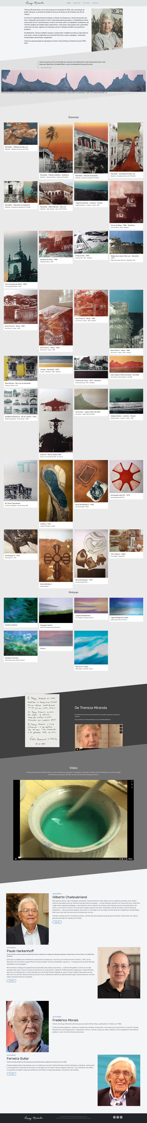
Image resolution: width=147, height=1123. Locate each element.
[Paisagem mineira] (56, 610)
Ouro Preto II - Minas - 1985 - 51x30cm (121, 352)
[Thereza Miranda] (35, 3)
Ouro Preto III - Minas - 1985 (85, 318)
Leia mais (57, 922)
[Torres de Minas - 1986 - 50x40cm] (126, 202)
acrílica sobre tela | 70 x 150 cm (119, 619)
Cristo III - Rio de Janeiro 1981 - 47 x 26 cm (51, 457)
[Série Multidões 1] (56, 555)
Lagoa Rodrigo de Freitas (119, 617)
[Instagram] (117, 1117)
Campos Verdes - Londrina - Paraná (123, 416)
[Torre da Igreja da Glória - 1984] (21, 256)
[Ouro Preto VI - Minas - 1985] (21, 306)
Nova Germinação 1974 (81, 582)
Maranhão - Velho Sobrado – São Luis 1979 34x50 (53, 209)
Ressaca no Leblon (81, 667)
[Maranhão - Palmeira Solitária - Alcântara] (56, 147)
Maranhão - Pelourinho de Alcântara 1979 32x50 (17, 207)
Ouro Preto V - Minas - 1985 (49, 348)
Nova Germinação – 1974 (83, 580)
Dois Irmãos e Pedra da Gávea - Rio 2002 (125, 375)
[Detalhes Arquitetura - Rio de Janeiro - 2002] (21, 401)
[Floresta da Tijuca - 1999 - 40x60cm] (91, 367)
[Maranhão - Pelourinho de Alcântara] (21, 192)
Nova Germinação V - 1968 (84, 504)
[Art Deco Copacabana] (21, 480)
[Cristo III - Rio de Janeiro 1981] (56, 420)
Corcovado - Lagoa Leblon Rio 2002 (87, 412)
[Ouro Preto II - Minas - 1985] (126, 319)
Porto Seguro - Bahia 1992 (118, 556)
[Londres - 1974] (56, 491)
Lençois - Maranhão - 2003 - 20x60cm (50, 371)
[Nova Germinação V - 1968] (91, 481)
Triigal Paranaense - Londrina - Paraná (88, 203)
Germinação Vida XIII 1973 (117, 497)
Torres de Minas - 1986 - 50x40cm (123, 225)
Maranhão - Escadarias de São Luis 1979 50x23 (123, 176)
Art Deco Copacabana (12, 503)
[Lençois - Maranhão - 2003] (56, 361)
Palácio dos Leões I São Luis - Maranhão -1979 (123, 260)
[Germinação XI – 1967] (21, 541)
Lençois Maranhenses (82, 615)
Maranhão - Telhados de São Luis (16, 147)
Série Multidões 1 (46, 584)
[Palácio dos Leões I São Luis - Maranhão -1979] (126, 242)
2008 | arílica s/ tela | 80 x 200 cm (84, 669)
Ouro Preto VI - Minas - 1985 (15, 326)
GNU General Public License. (84, 1118)
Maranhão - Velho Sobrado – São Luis (53, 207)
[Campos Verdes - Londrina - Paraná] (126, 401)
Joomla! (58, 1118)
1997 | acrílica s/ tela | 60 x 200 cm (84, 617)
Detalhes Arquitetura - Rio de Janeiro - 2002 (20, 417)
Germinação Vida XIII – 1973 (120, 495)
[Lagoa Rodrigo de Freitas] (126, 606)
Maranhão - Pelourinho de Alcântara (17, 205)
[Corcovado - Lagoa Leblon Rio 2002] (91, 399)
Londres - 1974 (45, 524)
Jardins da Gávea (11, 625)
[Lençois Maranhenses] (91, 605)
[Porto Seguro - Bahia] (126, 540)
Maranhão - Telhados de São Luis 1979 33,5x (17, 149)
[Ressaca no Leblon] (91, 647)
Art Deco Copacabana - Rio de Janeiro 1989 (16, 505)
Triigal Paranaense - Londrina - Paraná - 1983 (87, 205)
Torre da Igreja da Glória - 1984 (16, 284)
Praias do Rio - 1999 (82, 256)
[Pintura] (56, 638)
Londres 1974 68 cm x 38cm (47, 526)
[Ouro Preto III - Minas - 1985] (91, 303)
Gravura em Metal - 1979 (11, 385)
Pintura (42, 648)
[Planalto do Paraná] (21, 643)
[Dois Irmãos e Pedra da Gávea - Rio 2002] (126, 364)
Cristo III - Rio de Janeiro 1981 (50, 455)
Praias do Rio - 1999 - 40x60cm (83, 258)
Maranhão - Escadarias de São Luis (123, 174)
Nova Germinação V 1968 (82, 506)
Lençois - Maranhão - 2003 (49, 369)
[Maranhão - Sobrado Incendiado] (91, 148)
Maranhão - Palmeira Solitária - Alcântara (54, 175)
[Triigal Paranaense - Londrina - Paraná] (91, 191)
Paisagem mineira (46, 625)
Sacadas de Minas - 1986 (48, 259)
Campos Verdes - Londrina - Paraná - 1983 (122, 418)
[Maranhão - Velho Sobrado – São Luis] (56, 193)
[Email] (121, 1117)
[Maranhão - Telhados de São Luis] (21, 133)
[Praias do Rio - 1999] (91, 242)
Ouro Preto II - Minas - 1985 (120, 350)
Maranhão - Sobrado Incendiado (86, 176)
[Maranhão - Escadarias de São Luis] (126, 147)
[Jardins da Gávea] (21, 610)
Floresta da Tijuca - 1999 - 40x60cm (88, 380)
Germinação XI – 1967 (12, 555)
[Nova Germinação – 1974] (91, 553)
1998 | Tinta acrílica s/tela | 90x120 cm (50, 627)
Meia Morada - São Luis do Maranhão (18, 383)
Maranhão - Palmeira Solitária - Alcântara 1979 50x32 (54, 177)
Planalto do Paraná (11, 658)
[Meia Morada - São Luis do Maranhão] (21, 368)
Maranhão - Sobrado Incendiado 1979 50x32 (87, 178)
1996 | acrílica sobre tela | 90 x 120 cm (15, 660)
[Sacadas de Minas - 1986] (56, 244)
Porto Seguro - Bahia (118, 554)
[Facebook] (114, 1117)
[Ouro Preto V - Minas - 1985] (56, 317)
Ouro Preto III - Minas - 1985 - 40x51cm (85, 320)
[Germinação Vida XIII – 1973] (126, 476)
